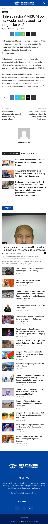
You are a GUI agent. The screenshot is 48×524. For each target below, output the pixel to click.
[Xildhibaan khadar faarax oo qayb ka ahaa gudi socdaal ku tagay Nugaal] (8, 162)
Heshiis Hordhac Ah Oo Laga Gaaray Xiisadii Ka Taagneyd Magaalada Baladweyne (37, 115)
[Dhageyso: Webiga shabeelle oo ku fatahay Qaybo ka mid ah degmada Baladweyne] (8, 404)
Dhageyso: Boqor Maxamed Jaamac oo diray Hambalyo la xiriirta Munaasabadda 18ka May (30, 392)
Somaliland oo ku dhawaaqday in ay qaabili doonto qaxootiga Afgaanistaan (11, 115)
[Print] (33, 34)
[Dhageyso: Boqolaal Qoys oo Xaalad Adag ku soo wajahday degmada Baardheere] (8, 416)
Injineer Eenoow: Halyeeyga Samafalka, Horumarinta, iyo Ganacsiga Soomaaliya (23, 248)
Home (4, 9)
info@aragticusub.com (28, 493)
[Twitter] (17, 34)
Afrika (4, 243)
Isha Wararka (9, 29)
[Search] (44, 3)
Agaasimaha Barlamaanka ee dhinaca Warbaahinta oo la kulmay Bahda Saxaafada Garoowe (30, 173)
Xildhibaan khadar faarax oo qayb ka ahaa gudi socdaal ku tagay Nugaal (30, 162)
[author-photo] (24, 139)
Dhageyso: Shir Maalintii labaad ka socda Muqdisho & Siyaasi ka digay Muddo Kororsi (29, 354)
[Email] (28, 34)
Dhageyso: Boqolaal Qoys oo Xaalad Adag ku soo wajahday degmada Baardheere (30, 415)
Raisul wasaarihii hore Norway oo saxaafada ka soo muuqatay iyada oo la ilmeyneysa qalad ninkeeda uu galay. (31, 331)
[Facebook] (12, 34)
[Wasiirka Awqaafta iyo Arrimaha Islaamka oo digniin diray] (8, 283)
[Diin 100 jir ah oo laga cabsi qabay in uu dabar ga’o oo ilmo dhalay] (8, 271)
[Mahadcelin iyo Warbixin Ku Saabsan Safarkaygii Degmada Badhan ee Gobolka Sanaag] (8, 319)
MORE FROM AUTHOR (29, 154)
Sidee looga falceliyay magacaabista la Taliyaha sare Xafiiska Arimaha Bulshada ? (30, 427)
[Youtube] (30, 508)
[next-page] (7, 201)
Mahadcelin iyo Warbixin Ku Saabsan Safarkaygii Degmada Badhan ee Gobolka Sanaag (30, 319)
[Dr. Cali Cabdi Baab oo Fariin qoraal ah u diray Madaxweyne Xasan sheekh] (8, 344)
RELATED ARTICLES (11, 154)
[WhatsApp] (22, 34)
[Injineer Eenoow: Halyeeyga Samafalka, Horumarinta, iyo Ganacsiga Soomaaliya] (24, 228)
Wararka (11, 9)
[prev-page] (3, 201)
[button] (4, 3)
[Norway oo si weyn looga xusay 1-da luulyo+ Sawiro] (8, 366)
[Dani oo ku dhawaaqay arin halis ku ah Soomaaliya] (8, 308)
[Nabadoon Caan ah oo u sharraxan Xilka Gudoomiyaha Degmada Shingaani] (8, 439)
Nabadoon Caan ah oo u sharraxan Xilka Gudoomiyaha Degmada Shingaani (29, 438)
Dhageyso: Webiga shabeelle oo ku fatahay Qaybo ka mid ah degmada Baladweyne (29, 403)
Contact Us (24, 517)
